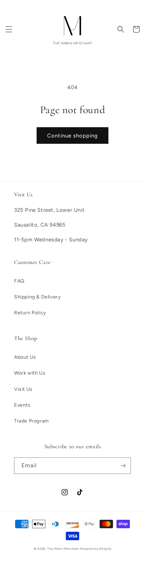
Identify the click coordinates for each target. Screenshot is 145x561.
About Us (25, 357)
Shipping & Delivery (37, 297)
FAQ (19, 281)
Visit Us (23, 389)
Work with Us (29, 373)
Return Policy (30, 313)
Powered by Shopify (96, 548)
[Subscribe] (123, 465)
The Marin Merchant (63, 548)
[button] (9, 29)
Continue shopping (72, 135)
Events (22, 405)
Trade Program (31, 421)
